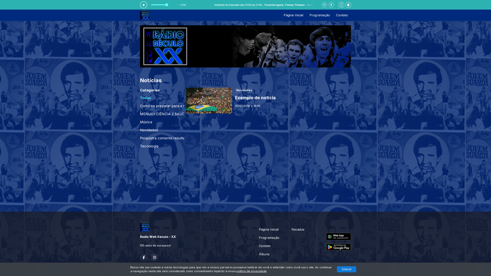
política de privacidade (251, 271)
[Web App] (341, 4)
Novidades (149, 130)
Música (146, 122)
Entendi (346, 269)
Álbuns (264, 254)
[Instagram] (324, 4)
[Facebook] (331, 4)
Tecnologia (149, 146)
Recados (298, 229)
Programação (320, 15)
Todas (145, 98)
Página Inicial (293, 15)
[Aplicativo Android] (348, 4)
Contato (342, 15)
